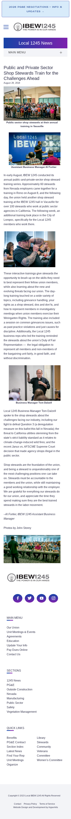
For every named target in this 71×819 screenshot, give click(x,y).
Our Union (13, 627)
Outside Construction (19, 689)
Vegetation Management (22, 711)
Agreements (14, 636)
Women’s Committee (49, 760)
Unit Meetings (15, 760)
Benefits (12, 737)
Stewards (42, 742)
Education (13, 640)
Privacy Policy (30, 804)
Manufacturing (15, 698)
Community (44, 746)
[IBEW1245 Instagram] (53, 597)
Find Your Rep (15, 755)
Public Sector (15, 702)
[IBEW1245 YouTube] (41, 597)
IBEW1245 (40, 27)
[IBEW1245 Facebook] (17, 597)
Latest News (14, 751)
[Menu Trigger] (5, 27)
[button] (35, 52)
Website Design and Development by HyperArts (35, 807)
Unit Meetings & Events (21, 632)
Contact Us (13, 654)
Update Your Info (17, 645)
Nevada (11, 693)
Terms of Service (47, 804)
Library (41, 737)
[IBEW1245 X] (29, 597)
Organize (12, 764)
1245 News (14, 680)
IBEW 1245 (35, 579)
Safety (10, 707)
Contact (17, 804)
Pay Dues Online (17, 649)
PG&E (10, 685)
